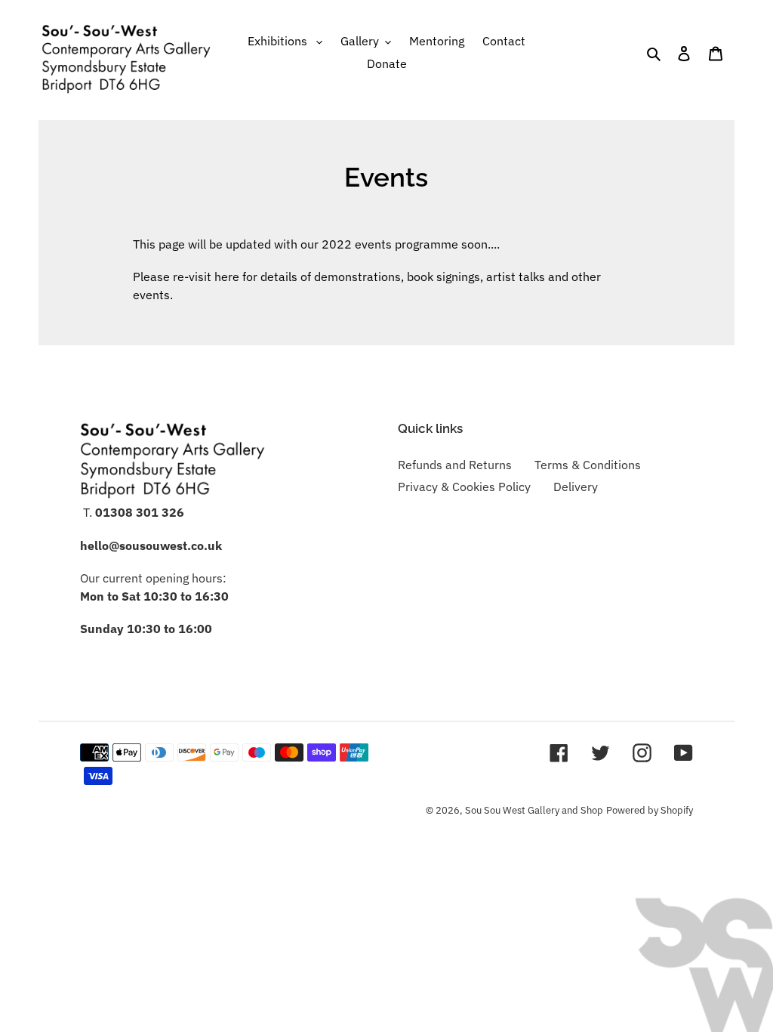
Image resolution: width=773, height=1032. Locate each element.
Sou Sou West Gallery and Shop (534, 810)
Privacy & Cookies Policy (464, 486)
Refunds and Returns (455, 464)
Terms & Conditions (587, 464)
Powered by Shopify (649, 810)
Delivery (575, 486)
